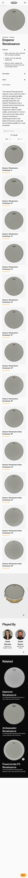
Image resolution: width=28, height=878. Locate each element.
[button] (3, 2)
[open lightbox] (14, 20)
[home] (14, 2)
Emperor (12, 37)
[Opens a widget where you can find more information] (23, 875)
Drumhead (5, 37)
